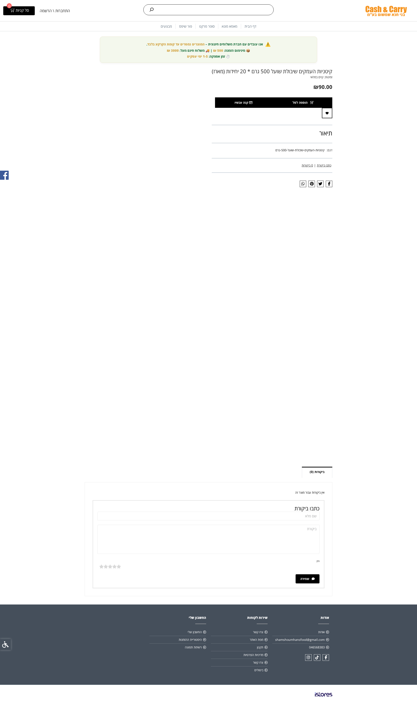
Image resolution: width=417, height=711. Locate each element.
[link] (386, 10)
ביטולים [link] (258, 670)
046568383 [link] (317, 647)
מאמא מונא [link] (229, 26)
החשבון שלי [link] (195, 632)
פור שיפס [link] (185, 26)
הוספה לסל (300, 102)
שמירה (305, 579)
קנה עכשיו (242, 102)
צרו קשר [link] (258, 632)
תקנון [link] (260, 647)
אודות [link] (321, 632)
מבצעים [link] (166, 26)
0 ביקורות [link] (307, 165)
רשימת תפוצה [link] (193, 647)
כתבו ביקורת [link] (324, 165)
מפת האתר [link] (256, 640)
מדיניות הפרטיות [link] (253, 655)
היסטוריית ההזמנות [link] (190, 640)
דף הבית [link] (250, 26)
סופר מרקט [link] (207, 26)
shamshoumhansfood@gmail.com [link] (300, 640)
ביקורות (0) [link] (317, 472)
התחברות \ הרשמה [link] (55, 10)
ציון (318, 561)
